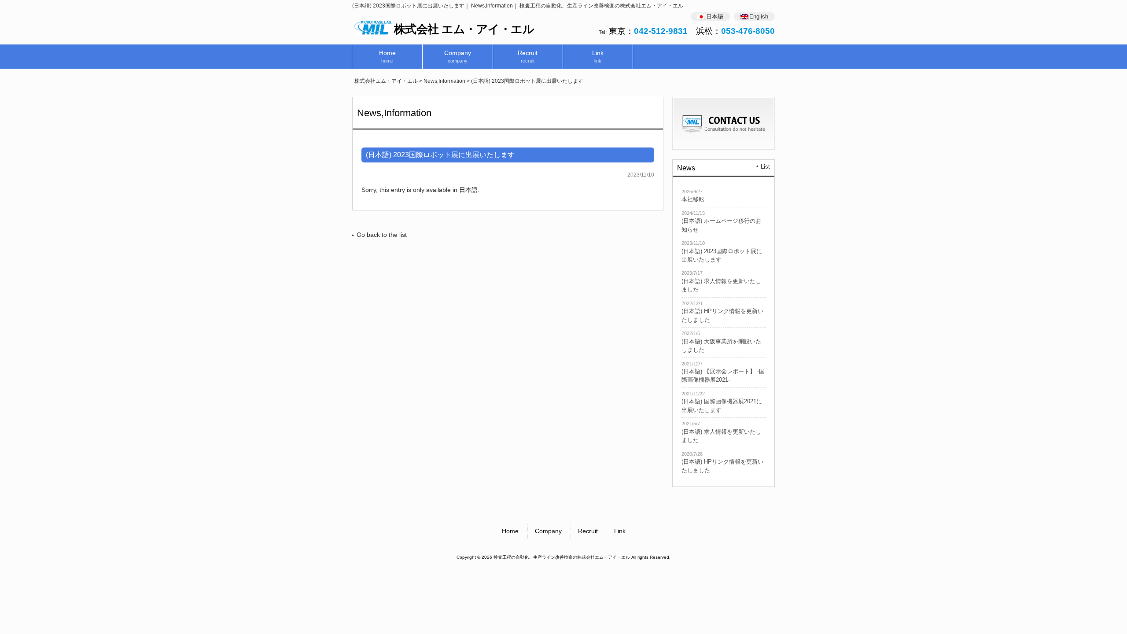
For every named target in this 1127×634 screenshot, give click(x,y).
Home (510, 530)
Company (548, 530)
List (765, 167)
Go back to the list (382, 234)
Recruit (588, 530)
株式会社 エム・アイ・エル (464, 29)
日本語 (468, 189)
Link (620, 530)
